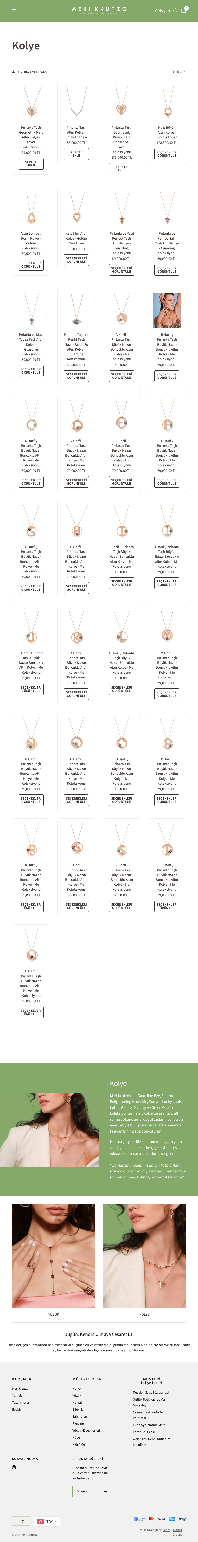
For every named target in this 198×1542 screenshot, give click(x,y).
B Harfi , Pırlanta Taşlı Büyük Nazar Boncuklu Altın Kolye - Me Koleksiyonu (167, 347)
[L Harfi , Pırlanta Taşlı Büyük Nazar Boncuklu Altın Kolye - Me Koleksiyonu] (122, 628)
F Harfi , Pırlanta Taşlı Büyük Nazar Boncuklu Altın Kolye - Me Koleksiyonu (167, 453)
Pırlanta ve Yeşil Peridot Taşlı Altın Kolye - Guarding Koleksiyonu (122, 243)
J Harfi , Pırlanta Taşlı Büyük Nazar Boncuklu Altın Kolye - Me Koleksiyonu (31, 663)
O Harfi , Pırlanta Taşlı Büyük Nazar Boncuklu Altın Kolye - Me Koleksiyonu (76, 771)
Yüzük (76, 1395)
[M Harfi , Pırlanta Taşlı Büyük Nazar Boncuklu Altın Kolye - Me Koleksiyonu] (167, 628)
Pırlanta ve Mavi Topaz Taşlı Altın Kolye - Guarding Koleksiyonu (31, 345)
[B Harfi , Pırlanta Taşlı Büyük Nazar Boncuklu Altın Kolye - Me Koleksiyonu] (167, 310)
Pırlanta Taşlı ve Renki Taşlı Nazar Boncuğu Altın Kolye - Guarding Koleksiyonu (76, 347)
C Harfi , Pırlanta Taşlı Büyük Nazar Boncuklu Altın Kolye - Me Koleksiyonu (31, 453)
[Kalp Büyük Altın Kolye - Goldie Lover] (167, 103)
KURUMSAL (23, 1379)
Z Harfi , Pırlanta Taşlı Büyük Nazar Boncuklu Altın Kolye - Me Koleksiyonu (122, 877)
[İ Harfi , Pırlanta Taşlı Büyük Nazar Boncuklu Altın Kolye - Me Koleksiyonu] (167, 522)
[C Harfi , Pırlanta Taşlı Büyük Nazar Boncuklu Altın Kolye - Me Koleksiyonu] (31, 416)
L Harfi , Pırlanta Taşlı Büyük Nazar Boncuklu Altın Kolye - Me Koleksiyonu (121, 663)
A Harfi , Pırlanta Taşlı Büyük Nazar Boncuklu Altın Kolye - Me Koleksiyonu (122, 347)
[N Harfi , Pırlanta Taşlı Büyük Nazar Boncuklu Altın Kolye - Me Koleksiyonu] (31, 734)
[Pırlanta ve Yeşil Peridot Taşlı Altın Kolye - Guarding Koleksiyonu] (122, 209)
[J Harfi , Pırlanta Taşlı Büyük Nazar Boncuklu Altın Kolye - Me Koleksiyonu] (31, 628)
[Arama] (176, 10)
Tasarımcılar (20, 1402)
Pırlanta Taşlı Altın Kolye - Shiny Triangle (76, 132)
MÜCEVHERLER (87, 1379)
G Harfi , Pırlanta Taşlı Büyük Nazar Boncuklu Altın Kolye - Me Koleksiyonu (31, 559)
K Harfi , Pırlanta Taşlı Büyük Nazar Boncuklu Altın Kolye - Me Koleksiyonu (76, 665)
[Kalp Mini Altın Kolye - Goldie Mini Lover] (77, 209)
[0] (183, 10)
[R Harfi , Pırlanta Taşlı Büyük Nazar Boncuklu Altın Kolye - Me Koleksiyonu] (31, 840)
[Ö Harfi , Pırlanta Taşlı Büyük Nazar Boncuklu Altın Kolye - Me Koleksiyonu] (122, 734)
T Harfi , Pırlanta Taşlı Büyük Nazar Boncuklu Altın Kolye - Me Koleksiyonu (167, 877)
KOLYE (144, 1315)
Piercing (78, 1423)
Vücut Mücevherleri (86, 1430)
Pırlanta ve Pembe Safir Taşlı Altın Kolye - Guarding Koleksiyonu (167, 243)
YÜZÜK (53, 1315)
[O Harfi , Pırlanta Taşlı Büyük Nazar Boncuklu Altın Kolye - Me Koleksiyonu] (77, 734)
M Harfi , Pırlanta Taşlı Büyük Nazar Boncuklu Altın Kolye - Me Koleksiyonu (167, 665)
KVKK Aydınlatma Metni (149, 1425)
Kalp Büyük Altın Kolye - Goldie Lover (167, 132)
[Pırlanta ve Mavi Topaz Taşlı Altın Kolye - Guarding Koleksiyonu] (31, 310)
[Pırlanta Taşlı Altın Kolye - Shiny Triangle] (77, 103)
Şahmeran (79, 1416)
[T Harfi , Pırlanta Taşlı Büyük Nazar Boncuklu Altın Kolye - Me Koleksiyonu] (167, 840)
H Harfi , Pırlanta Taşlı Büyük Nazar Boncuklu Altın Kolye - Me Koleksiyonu (76, 559)
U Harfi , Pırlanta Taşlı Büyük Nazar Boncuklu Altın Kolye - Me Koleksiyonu (31, 983)
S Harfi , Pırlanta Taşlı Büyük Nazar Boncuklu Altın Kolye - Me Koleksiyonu (76, 877)
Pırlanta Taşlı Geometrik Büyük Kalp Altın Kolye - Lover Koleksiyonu (122, 139)
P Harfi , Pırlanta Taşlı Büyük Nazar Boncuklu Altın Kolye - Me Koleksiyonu (167, 771)
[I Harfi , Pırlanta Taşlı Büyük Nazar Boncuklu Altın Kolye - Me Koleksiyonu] (122, 522)
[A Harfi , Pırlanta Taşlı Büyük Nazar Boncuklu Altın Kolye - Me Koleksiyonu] (122, 310)
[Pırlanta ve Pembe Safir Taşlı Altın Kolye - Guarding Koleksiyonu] (167, 209)
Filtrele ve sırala (32, 72)
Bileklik (77, 1409)
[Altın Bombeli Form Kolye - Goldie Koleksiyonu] (31, 209)
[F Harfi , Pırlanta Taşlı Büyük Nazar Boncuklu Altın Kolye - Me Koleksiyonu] (167, 416)
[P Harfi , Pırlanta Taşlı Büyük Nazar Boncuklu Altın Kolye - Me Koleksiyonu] (167, 734)
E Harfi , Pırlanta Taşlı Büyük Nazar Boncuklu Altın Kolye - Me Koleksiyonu (122, 453)
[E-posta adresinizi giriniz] (105, 1491)
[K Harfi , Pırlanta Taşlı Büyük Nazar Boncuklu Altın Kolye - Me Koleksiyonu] (77, 628)
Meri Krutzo (20, 1388)
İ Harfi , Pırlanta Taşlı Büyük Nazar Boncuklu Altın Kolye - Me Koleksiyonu (167, 557)
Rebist (166, 1530)
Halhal (77, 1402)
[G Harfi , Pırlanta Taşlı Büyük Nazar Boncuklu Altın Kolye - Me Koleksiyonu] (31, 522)
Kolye (76, 1388)
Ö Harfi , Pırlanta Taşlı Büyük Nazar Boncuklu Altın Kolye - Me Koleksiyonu (122, 771)
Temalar (18, 1395)
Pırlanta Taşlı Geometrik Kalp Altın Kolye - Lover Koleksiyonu (31, 137)
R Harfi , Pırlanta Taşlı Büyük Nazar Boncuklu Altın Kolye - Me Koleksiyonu (31, 877)
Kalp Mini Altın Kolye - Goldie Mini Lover (76, 238)
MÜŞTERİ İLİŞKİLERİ (152, 1381)
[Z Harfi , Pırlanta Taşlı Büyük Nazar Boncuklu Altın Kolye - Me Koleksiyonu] (122, 840)
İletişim (17, 1409)
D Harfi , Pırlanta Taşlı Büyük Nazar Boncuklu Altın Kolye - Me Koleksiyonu (76, 453)
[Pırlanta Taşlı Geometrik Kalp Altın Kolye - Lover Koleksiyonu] (31, 103)
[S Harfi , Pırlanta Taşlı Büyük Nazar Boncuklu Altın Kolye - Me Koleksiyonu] (77, 840)
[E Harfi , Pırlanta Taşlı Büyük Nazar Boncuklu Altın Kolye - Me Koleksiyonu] (122, 416)
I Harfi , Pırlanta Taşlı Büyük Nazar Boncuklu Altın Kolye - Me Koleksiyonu (121, 557)
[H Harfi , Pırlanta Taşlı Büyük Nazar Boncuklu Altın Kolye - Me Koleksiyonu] (77, 522)
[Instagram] (14, 1467)
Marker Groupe (177, 1532)
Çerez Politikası (144, 1432)
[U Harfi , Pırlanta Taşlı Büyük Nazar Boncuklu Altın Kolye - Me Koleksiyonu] (31, 946)
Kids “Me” (79, 1444)
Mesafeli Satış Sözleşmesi (151, 1392)
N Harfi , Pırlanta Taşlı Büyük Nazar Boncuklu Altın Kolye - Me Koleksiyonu (31, 771)
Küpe (76, 1437)
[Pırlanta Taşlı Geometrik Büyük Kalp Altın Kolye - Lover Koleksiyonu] (122, 103)
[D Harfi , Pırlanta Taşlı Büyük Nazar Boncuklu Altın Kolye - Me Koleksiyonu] (77, 416)
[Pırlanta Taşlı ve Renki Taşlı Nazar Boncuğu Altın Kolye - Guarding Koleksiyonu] (77, 310)
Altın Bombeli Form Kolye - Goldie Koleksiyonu (31, 241)
